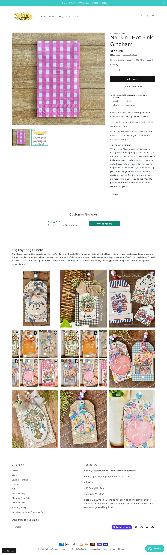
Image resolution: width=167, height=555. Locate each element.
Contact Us (17, 484)
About (15, 475)
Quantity (114, 65)
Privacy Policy (18, 493)
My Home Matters (51, 549)
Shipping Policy (19, 507)
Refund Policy (18, 503)
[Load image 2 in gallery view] (39, 137)
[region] (83, 3)
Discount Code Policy (22, 498)
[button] (52, 16)
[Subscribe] (56, 527)
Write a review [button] (104, 223)
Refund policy (81, 549)
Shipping (114, 55)
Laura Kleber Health (21, 480)
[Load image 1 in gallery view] (21, 137)
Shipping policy (123, 549)
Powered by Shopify (66, 549)
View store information (124, 105)
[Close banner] (163, 3)
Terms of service (109, 549)
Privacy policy (95, 549)
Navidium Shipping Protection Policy (29, 512)
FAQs (14, 489)
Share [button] (115, 194)
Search (15, 471)
